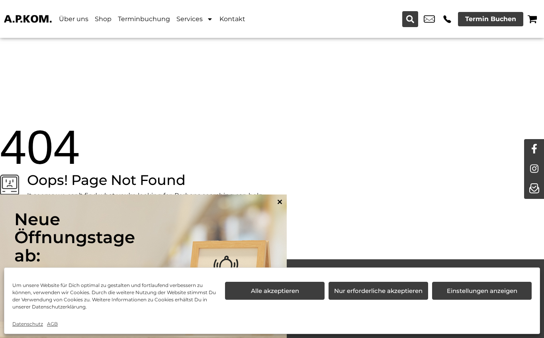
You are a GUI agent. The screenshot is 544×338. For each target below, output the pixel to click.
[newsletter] (534, 189)
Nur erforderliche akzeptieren (378, 291)
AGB (52, 324)
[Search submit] (410, 19)
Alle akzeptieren (275, 291)
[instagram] (534, 169)
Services (189, 19)
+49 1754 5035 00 (447, 19)
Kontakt (232, 19)
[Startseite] (28, 19)
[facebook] (534, 149)
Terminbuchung (144, 19)
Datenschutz (27, 324)
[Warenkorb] (532, 19)
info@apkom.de (429, 19)
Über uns (73, 19)
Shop (103, 19)
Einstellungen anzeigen (482, 291)
